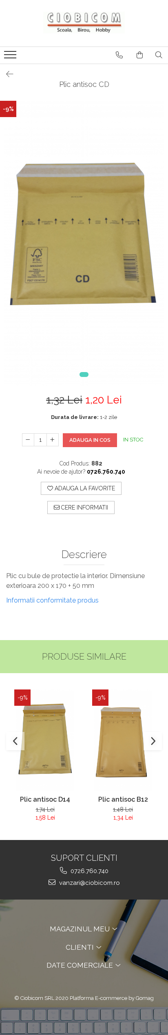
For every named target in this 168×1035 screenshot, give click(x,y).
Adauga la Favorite (84, 488)
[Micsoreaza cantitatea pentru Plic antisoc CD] (28, 439)
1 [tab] (84, 374)
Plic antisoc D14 (45, 799)
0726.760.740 (88, 871)
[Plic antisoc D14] (45, 740)
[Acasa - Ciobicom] (84, 23)
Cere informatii (84, 507)
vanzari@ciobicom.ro (88, 883)
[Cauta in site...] (159, 55)
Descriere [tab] (84, 555)
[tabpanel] (84, 243)
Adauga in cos (90, 440)
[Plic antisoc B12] (123, 740)
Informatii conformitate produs (52, 600)
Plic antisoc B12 (123, 799)
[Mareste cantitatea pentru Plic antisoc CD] (52, 439)
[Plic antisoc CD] (84, 243)
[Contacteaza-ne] (119, 55)
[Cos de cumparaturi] (139, 55)
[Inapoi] (6, 74)
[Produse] (11, 57)
